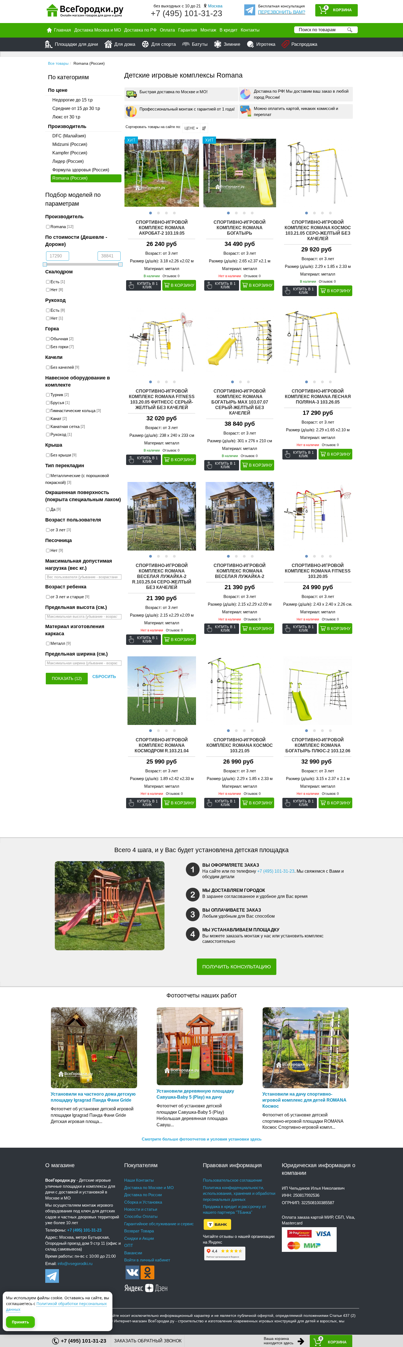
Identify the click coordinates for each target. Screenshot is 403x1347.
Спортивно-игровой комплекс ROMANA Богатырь (240, 228)
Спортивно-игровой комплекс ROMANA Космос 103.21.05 (239, 745)
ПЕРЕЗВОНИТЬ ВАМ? (281, 12)
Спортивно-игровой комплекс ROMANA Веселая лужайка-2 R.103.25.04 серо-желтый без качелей (161, 576)
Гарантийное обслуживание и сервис (159, 1223)
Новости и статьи (140, 1209)
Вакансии (133, 1252)
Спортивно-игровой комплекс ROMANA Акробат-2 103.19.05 (162, 228)
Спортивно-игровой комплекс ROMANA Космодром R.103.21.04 (162, 745)
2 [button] (158, 212)
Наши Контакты (139, 1180)
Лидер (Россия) (68, 161)
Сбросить (104, 676)
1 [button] (150, 212)
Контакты (250, 30)
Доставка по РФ (140, 30)
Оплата (167, 30)
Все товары (58, 63)
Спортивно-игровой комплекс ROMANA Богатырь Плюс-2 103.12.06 (317, 745)
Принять (20, 1322)
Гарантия (187, 30)
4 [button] (174, 212)
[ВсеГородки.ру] (85, 11)
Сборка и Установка (143, 1202)
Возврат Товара (139, 1231)
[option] (161, 173)
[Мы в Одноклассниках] (147, 1272)
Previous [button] (129, 173)
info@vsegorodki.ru (75, 1263)
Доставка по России (143, 1194)
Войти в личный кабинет (147, 1260)
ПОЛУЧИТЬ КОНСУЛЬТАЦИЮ (236, 966)
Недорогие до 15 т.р (72, 100)
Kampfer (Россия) (69, 153)
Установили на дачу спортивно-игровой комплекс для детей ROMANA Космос (304, 1100)
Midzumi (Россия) (69, 144)
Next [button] (194, 173)
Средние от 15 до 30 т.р (76, 108)
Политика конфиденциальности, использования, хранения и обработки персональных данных (239, 1193)
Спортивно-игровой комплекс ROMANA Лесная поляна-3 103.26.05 (318, 396)
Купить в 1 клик (147, 285)
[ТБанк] (217, 1224)
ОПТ (128, 1245)
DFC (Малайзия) (69, 136)
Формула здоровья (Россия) (80, 170)
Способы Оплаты (141, 1216)
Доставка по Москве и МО (149, 1187)
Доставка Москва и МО (97, 30)
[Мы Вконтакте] (132, 1272)
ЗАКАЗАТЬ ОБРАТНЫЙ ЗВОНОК (147, 1341)
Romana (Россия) (69, 178)
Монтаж (208, 30)
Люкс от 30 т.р (66, 117)
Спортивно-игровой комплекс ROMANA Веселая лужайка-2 (240, 571)
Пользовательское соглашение (232, 1180)
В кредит (228, 30)
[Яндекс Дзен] (146, 1287)
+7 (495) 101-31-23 (186, 13)
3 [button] (166, 212)
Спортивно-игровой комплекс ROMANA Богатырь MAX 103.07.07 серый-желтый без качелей (239, 402)
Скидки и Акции (139, 1238)
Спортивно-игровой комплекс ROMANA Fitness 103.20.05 (318, 571)
